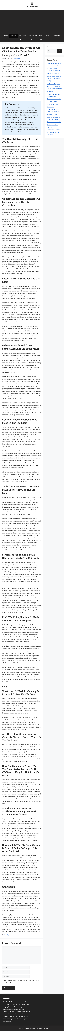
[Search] (59, 51)
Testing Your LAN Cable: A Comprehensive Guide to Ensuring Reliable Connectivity (54, 129)
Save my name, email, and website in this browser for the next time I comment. (22, 981)
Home (6, 35)
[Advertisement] (32, 22)
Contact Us (56, 35)
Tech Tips (13, 35)
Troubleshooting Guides (35, 35)
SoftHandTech (30, 1028)
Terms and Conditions (37, 40)
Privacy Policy (24, 40)
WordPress (45, 1028)
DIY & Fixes (22, 35)
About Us (47, 35)
